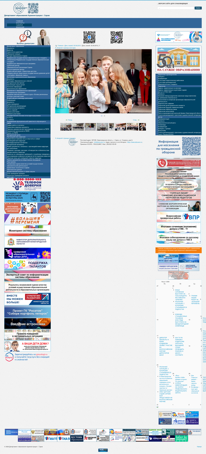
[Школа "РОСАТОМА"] (116, 432)
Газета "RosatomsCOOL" (166, 134)
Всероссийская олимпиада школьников (20, 98)
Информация (11, 100)
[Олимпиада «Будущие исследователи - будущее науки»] (165, 421)
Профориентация (163, 119)
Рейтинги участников (13, 114)
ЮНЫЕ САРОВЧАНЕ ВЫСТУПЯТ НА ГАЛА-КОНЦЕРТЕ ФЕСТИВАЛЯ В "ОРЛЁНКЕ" (181, 295)
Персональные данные (14, 170)
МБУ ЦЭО (10, 177)
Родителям (161, 86)
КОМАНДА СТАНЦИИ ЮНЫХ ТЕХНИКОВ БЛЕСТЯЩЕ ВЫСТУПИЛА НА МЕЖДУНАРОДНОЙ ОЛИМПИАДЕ (181, 320)
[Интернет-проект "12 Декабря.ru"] (165, 414)
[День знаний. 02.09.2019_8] (145, 127)
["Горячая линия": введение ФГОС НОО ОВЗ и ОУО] (168, 258)
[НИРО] (103, 432)
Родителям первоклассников (167, 109)
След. (135, 120)
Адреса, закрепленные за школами (169, 88)
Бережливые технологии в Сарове (18, 168)
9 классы (10, 117)
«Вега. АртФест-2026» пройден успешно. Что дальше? (181, 378)
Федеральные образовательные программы (21, 63)
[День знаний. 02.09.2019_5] (111, 127)
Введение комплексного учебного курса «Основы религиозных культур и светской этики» (27, 95)
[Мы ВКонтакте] (89, 37)
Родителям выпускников (166, 111)
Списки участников (13, 112)
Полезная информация (14, 87)
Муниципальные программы (16, 92)
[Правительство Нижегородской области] (63, 432)
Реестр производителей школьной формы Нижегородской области (179, 113)
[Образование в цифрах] (189, 258)
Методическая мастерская (15, 83)
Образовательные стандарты (167, 84)
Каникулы (161, 94)
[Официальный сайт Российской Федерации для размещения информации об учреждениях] (37, 438)
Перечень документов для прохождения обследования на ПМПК (28, 129)
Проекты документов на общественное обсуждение (23, 160)
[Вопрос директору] (27, 37)
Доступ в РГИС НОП (164, 92)
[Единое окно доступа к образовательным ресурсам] (155, 432)
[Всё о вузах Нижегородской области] (192, 421)
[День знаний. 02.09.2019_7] (133, 127)
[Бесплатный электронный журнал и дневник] (194, 432)
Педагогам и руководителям (167, 74)
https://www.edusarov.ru (134, 142)
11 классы (10, 119)
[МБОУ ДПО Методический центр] (129, 438)
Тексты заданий (12, 110)
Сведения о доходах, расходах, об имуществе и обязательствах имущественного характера (28, 151)
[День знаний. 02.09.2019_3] (90, 127)
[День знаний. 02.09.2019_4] (102, 127)
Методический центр (13, 135)
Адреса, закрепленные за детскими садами (172, 90)
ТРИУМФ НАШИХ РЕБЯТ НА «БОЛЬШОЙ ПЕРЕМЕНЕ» (195, 299)
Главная (60, 45)
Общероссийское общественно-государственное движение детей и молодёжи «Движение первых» (28, 74)
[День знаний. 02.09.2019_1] (66, 127)
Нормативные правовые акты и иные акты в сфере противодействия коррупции (23, 140)
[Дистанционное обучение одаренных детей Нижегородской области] (192, 414)
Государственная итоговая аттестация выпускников (24, 116)
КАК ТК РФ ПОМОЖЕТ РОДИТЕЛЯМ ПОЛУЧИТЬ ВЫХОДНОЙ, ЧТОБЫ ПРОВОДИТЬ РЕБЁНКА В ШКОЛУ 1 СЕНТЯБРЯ (179, 346)
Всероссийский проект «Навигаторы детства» (22, 71)
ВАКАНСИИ (20, 27)
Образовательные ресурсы (167, 123)
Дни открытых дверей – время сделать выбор (194, 380)
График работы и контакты (15, 125)
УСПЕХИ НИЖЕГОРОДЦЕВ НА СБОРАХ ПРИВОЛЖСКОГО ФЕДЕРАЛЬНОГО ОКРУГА (181, 388)
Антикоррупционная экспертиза (17, 143)
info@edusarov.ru (99, 142)
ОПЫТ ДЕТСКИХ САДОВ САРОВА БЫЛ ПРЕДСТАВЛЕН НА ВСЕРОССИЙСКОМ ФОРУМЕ (165, 396)
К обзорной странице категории (65, 48)
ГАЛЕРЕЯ (19, 25)
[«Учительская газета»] (89, 438)
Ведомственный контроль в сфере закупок (21, 171)
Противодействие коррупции (16, 137)
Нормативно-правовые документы (18, 127)
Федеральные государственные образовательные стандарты (27, 58)
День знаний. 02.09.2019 (72, 45)
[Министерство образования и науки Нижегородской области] (76, 432)
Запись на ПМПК (12, 133)
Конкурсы (161, 76)
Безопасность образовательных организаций (21, 90)
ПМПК (9, 123)
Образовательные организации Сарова (19, 67)
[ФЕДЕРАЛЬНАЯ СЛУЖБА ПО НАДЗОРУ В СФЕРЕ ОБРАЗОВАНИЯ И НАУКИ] (37, 432)
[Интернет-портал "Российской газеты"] (181, 432)
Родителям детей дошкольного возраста (171, 105)
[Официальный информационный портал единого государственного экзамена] (50, 438)
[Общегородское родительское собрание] (168, 266)
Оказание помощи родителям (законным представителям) (177, 96)
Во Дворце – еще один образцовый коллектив (195, 390)
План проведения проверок (16, 173)
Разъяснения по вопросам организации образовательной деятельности (176, 101)
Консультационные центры (15, 69)
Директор (10, 50)
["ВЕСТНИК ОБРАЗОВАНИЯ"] (76, 438)
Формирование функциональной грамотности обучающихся (26, 121)
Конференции (162, 78)
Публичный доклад (13, 65)
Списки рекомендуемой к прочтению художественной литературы (179, 115)
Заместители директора (15, 52)
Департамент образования (15, 46)
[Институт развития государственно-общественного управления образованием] (129, 432)
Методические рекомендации (16, 106)
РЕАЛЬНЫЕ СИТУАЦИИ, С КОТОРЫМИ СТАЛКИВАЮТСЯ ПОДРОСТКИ (181, 305)
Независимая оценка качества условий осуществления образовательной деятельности (25, 165)
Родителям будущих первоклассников (170, 107)
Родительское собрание (166, 103)
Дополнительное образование (16, 89)
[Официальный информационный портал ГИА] (63, 438)
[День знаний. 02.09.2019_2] (78, 127)
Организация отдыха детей (16, 85)
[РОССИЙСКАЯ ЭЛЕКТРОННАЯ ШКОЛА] (116, 438)
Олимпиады (162, 125)
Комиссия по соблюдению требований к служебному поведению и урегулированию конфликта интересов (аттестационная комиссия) (28, 155)
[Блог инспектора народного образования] (103, 438)
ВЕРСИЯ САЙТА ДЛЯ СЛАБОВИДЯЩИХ (173, 3)
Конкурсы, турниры (164, 128)
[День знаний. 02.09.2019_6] (120, 127)
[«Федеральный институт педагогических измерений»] (168, 432)
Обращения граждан (13, 54)
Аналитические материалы (15, 108)
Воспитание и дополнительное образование (21, 77)
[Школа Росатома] (178, 414)
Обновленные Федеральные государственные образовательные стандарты (28, 61)
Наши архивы (11, 162)
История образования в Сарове (17, 56)
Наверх (199, 447)
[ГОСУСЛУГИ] (189, 266)
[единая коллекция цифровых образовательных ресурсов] (142, 432)
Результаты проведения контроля (18, 175)
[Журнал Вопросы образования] (24, 438)
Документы (10, 48)
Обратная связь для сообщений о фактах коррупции (24, 158)
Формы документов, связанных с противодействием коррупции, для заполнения (27, 147)
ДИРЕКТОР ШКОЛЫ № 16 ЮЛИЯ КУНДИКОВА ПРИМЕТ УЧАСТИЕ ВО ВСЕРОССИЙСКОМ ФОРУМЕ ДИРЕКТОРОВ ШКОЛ (165, 346)
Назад (70, 120)
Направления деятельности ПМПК (18, 131)
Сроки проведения (13, 104)
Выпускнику (162, 130)
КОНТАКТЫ (20, 23)
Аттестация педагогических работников (171, 80)
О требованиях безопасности (167, 98)
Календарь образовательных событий (19, 81)
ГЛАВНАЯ (19, 21)
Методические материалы (15, 144)
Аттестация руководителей (167, 82)
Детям (160, 117)
